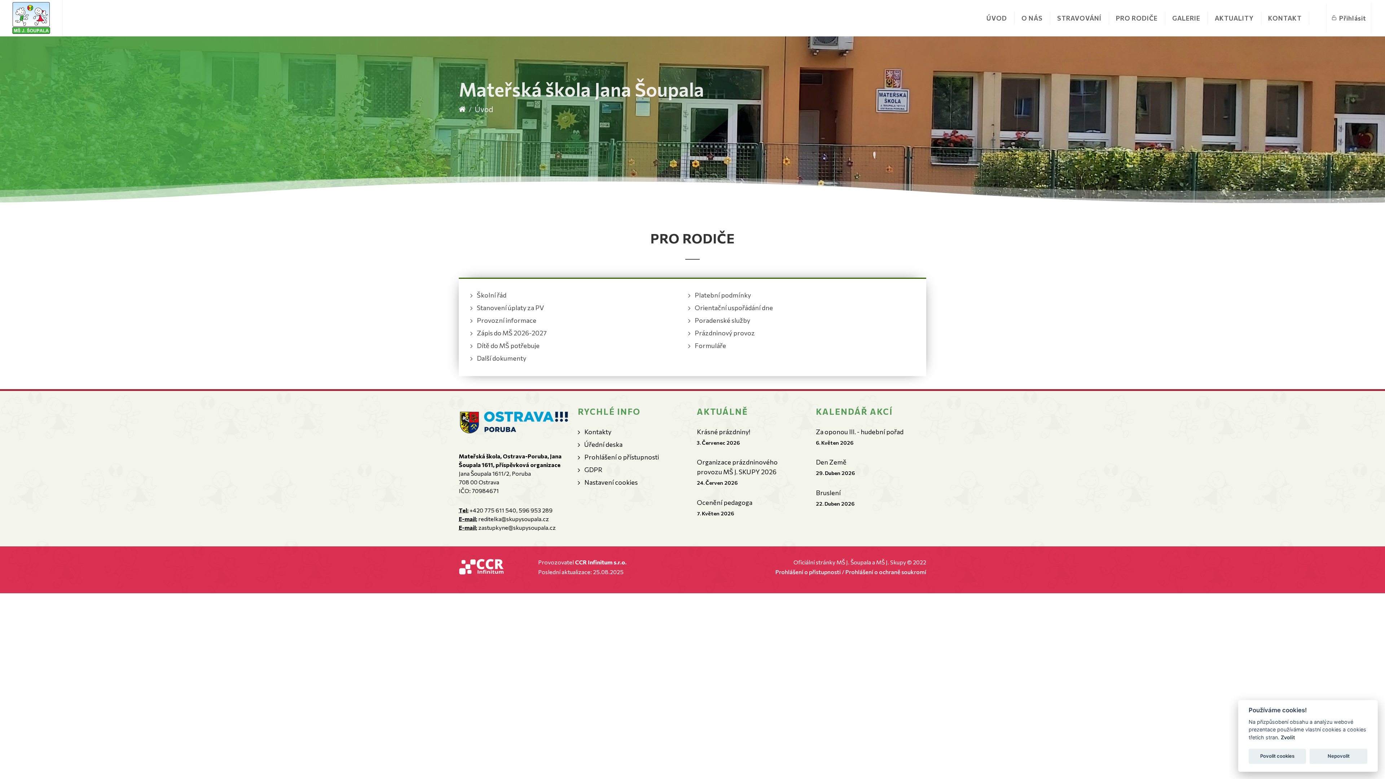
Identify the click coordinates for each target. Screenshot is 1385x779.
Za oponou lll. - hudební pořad (859, 432)
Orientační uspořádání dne (734, 308)
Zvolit (1288, 737)
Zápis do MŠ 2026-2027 (512, 333)
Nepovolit (1339, 756)
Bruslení (828, 493)
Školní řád (491, 295)
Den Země (831, 462)
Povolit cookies (1277, 756)
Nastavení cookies (611, 482)
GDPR (593, 470)
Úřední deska (603, 444)
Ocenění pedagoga (724, 502)
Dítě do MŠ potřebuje (508, 345)
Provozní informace (506, 320)
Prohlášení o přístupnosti (621, 457)
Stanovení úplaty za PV (510, 308)
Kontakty (597, 432)
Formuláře (710, 345)
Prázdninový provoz (725, 333)
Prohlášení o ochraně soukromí (885, 571)
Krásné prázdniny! (723, 432)
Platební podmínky (723, 295)
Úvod (996, 18)
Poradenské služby (722, 320)
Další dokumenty (501, 358)
